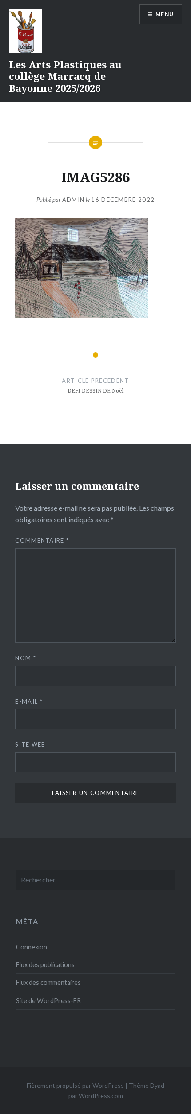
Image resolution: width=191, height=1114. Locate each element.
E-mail (28, 701)
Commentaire (42, 540)
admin (73, 199)
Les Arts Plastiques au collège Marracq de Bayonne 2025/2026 (65, 76)
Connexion (31, 947)
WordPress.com (101, 1095)
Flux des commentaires (48, 982)
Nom (25, 657)
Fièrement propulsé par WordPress (75, 1085)
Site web (30, 744)
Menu (164, 14)
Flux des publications (45, 964)
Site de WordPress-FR (48, 1000)
